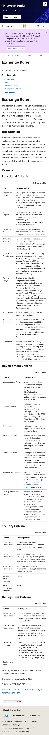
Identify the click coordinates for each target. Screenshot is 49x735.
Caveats (7, 82)
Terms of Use (32, 728)
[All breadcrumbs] (4, 55)
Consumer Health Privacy (12, 728)
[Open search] (38, 26)
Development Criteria (12, 89)
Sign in (44, 26)
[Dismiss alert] (45, 4)
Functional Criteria (11, 86)
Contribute (6, 725)
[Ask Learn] (41, 55)
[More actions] (45, 55)
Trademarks (6, 731)
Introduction (9, 79)
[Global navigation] (2, 26)
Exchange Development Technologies (21, 55)
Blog (34, 721)
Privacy (16, 725)
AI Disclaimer (7, 721)
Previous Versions (22, 721)
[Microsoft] (24, 26)
